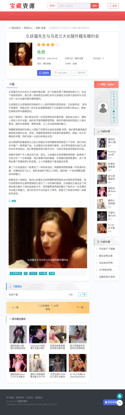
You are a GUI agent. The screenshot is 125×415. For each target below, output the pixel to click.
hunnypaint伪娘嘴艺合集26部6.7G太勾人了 (37, 347)
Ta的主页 (114, 101)
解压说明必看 (105, 255)
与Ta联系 (113, 118)
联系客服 (112, 402)
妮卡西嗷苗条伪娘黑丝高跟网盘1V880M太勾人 (77, 347)
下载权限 (80, 72)
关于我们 (10, 398)
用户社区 (44, 16)
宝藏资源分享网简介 (108, 277)
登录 (114, 6)
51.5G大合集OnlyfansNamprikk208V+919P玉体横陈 (77, 375)
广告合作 (29, 398)
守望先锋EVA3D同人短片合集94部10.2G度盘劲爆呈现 (57, 375)
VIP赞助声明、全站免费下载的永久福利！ (108, 270)
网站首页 (15, 16)
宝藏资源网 (22, 401)
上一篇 (15, 307)
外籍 (52, 273)
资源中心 (29, 16)
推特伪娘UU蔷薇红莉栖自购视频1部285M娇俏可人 (17, 347)
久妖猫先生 (16, 273)
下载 (83, 294)
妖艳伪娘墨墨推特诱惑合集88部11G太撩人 (57, 347)
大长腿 (43, 273)
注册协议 (38, 398)
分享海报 (44, 305)
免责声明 (20, 398)
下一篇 (80, 307)
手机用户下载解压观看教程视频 (108, 248)
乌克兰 (33, 273)
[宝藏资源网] (23, 5)
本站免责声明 (105, 262)
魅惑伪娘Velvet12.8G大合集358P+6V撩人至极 (17, 375)
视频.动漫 (40, 28)
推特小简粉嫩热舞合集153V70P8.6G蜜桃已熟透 (37, 375)
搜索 (94, 5)
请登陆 (45, 73)
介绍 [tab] (11, 84)
